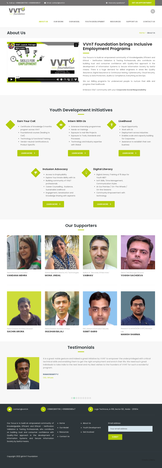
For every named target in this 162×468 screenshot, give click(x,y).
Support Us (132, 21)
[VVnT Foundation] (18, 11)
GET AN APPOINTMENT (142, 3)
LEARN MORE (26, 153)
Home (142, 33)
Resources (115, 21)
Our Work (58, 21)
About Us (43, 21)
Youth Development (95, 21)
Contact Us (149, 21)
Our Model (74, 21)
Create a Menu (148, 460)
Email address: (114, 423)
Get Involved (88, 432)
